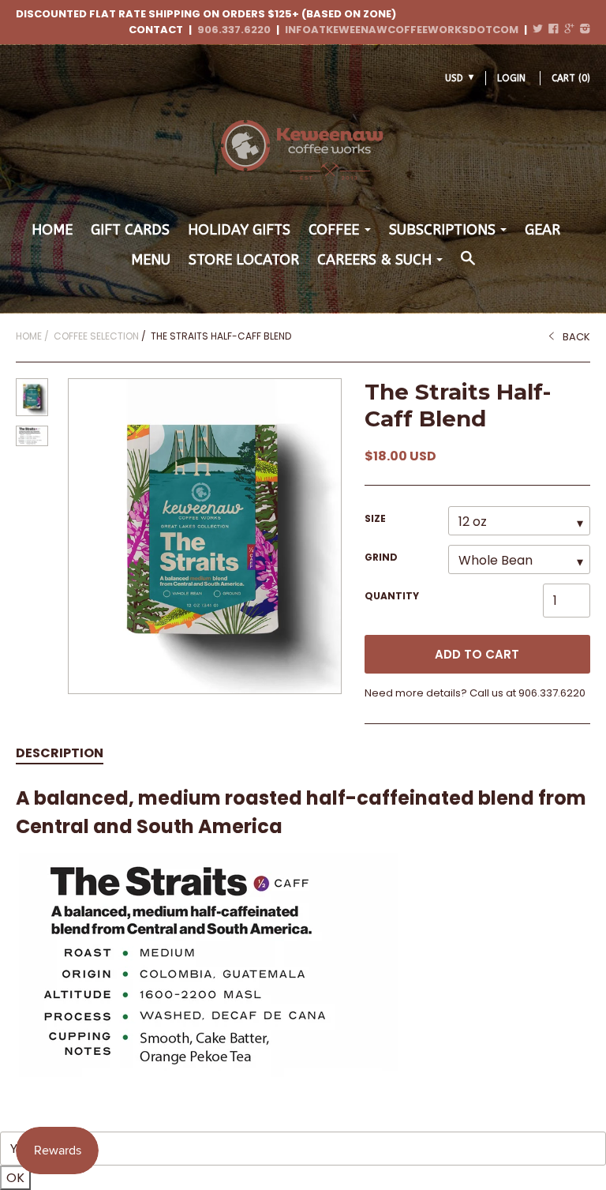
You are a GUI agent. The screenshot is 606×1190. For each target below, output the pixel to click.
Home (52, 229)
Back (576, 336)
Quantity (392, 596)
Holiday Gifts (239, 229)
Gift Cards (130, 229)
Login (511, 78)
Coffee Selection (96, 336)
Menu (150, 259)
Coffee (334, 229)
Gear (542, 229)
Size (375, 518)
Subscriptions (442, 229)
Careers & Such (374, 259)
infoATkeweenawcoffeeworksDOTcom (401, 29)
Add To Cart (477, 654)
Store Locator (244, 259)
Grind (381, 557)
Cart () (571, 78)
